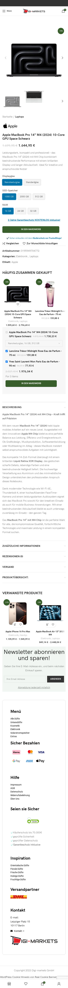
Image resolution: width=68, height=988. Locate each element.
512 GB (39, 196)
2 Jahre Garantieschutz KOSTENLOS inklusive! (34, 220)
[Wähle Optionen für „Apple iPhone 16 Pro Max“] (15, 624)
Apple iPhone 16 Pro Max (18, 631)
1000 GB (9, 196)
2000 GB (24, 196)
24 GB (20, 211)
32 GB (33, 211)
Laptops (19, 116)
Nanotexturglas (12, 182)
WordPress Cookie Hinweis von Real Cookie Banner (28, 977)
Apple (15, 262)
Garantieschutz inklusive (26, 844)
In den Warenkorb (31, 229)
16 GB (8, 211)
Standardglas (32, 182)
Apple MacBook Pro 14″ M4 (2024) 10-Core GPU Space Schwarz (17, 314)
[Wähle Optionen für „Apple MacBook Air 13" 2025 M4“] (47, 624)
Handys (23, 635)
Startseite (7, 116)
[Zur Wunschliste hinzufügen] (18, 304)
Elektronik (22, 256)
